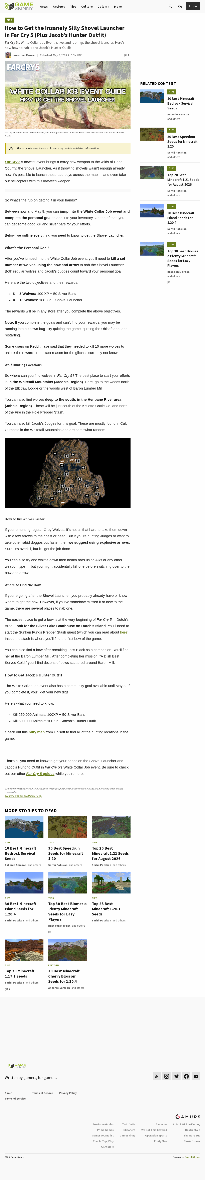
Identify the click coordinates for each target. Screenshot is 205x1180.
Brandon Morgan (59, 925)
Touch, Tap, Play (103, 1141)
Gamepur (161, 1124)
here (123, 632)
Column (103, 6)
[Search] (171, 6)
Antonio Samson (15, 865)
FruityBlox (160, 1141)
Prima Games (105, 1130)
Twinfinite (128, 1124)
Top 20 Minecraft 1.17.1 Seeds (19, 973)
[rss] (157, 1076)
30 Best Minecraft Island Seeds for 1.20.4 (20, 908)
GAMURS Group (192, 1156)
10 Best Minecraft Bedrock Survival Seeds (20, 853)
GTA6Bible (107, 1146)
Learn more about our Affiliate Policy (23, 795)
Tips (73, 6)
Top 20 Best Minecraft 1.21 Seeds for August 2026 (110, 853)
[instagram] (166, 1076)
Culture (87, 6)
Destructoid (192, 1130)
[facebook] (186, 1076)
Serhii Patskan (57, 865)
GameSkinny (127, 1135)
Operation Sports (156, 1135)
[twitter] (176, 1076)
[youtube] (196, 1076)
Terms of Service (42, 1093)
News (44, 6)
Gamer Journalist (103, 1135)
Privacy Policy (68, 1093)
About (8, 1093)
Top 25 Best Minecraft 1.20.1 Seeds (106, 908)
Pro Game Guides (103, 1124)
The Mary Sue (192, 1135)
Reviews (59, 6)
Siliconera (129, 1130)
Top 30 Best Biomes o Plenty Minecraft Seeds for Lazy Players (67, 911)
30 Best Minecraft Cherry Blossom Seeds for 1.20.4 (64, 976)
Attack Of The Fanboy (186, 1124)
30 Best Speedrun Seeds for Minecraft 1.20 (65, 853)
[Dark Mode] (180, 6)
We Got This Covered (154, 1130)
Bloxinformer (192, 1141)
